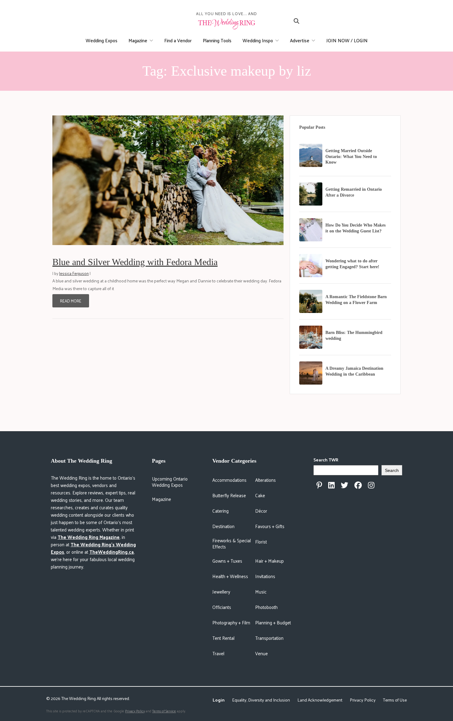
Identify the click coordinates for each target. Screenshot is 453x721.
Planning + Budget (273, 622)
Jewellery (221, 591)
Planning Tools (217, 40)
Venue (261, 653)
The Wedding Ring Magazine (89, 537)
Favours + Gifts (269, 526)
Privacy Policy (363, 700)
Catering (220, 510)
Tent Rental (223, 638)
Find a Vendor (178, 40)
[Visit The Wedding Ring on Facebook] (358, 485)
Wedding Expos (101, 40)
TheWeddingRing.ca (111, 552)
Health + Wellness (230, 576)
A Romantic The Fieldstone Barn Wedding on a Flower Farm (356, 299)
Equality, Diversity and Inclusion (261, 700)
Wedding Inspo (258, 40)
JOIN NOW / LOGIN (347, 40)
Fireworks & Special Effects (231, 543)
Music (261, 591)
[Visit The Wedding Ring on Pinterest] (319, 485)
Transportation (269, 638)
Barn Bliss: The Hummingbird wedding (353, 335)
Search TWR (325, 460)
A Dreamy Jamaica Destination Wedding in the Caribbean (354, 371)
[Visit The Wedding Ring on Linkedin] (331, 485)
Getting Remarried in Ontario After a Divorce (353, 192)
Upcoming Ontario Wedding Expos (170, 481)
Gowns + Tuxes (227, 560)
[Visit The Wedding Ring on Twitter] (344, 485)
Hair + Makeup (269, 560)
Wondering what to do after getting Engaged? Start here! (352, 264)
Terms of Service (164, 711)
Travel (218, 653)
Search (392, 470)
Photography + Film (231, 622)
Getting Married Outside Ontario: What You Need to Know (351, 156)
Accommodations (229, 480)
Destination (223, 526)
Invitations (265, 576)
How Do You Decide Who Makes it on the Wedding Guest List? (355, 228)
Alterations (265, 480)
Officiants (221, 607)
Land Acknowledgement (319, 700)
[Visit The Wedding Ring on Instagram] (371, 485)
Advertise (299, 40)
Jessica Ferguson (74, 273)
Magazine (138, 40)
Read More (70, 300)
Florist (261, 541)
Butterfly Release (229, 495)
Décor (261, 510)
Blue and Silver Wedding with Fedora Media (135, 262)
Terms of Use (395, 700)
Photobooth (266, 607)
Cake (260, 495)
